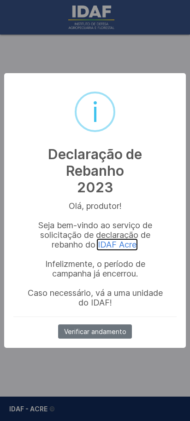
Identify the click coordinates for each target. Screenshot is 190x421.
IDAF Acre (117, 244)
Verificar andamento (95, 331)
